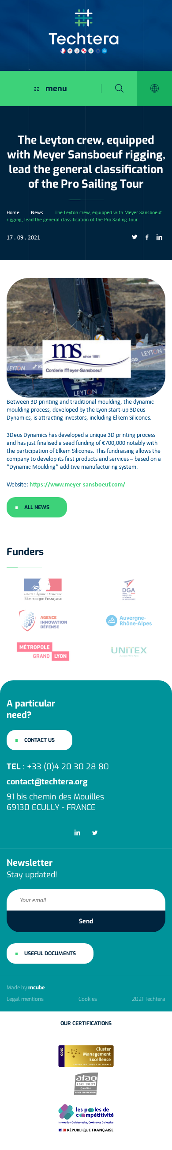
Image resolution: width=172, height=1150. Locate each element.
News (37, 212)
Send (86, 921)
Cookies (88, 999)
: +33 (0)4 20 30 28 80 (58, 766)
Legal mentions (25, 999)
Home (13, 212)
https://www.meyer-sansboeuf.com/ (77, 484)
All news (36, 507)
